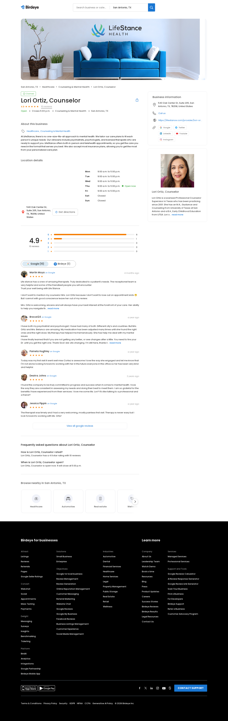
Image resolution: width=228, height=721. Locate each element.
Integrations (27, 663)
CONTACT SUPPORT (191, 688)
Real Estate (109, 596)
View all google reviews (80, 426)
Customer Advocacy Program (183, 613)
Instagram (168, 139)
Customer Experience (67, 629)
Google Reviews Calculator (181, 573)
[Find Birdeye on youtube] (164, 688)
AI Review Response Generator (183, 578)
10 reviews (46, 106)
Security (63, 703)
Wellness (107, 606)
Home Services (110, 576)
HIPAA (80, 703)
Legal (105, 581)
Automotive (109, 556)
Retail (106, 601)
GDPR (72, 703)
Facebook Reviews (65, 618)
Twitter (182, 127)
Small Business (64, 556)
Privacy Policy (50, 703)
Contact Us (148, 621)
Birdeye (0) (64, 263)
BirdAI (24, 653)
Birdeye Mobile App (30, 673)
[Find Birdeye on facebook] (139, 688)
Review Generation (66, 583)
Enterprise (61, 561)
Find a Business (176, 593)
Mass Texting (28, 603)
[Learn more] (177, 170)
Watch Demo (149, 566)
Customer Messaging (67, 593)
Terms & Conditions (31, 703)
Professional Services (178, 561)
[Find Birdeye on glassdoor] (170, 688)
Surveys (25, 626)
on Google (50, 272)
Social (24, 593)
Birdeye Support (176, 603)
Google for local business (69, 573)
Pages (24, 571)
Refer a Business (176, 608)
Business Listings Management (72, 624)
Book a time (148, 571)
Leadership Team (151, 561)
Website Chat (63, 603)
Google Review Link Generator (183, 583)
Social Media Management (70, 634)
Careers (146, 596)
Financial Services (112, 566)
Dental (106, 561)
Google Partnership (31, 668)
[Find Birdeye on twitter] (145, 688)
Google (166, 127)
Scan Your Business (178, 588)
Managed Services (177, 556)
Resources (147, 576)
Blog (144, 581)
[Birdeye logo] (30, 7)
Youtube (183, 133)
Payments (26, 608)
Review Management (67, 578)
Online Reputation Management (73, 588)
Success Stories (150, 601)
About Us (146, 556)
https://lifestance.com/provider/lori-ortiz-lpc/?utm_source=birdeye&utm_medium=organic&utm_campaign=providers (180, 120)
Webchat (25, 588)
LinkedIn (167, 133)
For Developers (175, 598)
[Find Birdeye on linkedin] (151, 688)
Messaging (26, 621)
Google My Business (66, 613)
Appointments (28, 598)
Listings (25, 556)
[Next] (135, 502)
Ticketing (25, 641)
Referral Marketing (65, 598)
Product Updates (150, 591)
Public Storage (110, 591)
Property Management (114, 586)
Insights (25, 631)
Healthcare (48, 86)
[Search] (151, 7)
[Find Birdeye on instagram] (157, 688)
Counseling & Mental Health (73, 86)
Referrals (25, 566)
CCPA (87, 703)
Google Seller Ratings (32, 576)
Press (144, 586)
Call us (162, 113)
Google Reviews (64, 608)
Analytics (25, 658)
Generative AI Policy (102, 703)
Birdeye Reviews (150, 606)
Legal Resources (150, 616)
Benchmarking (28, 636)
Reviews (25, 561)
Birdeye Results (150, 611)
